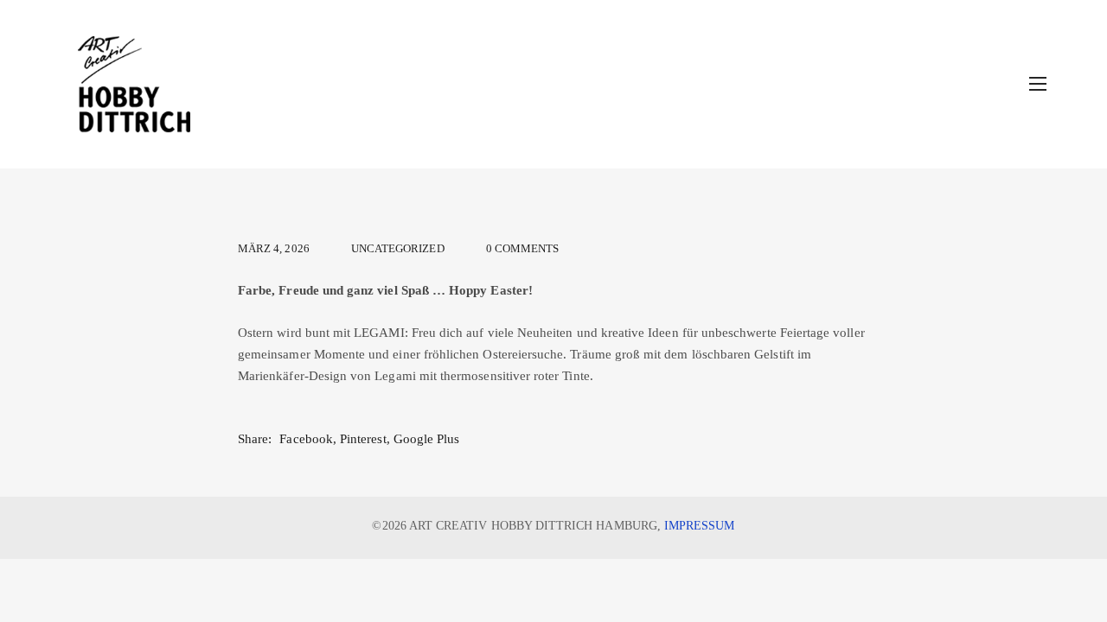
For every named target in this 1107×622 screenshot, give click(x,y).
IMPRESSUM (699, 525)
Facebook (305, 439)
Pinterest (363, 439)
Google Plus (427, 439)
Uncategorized (398, 249)
